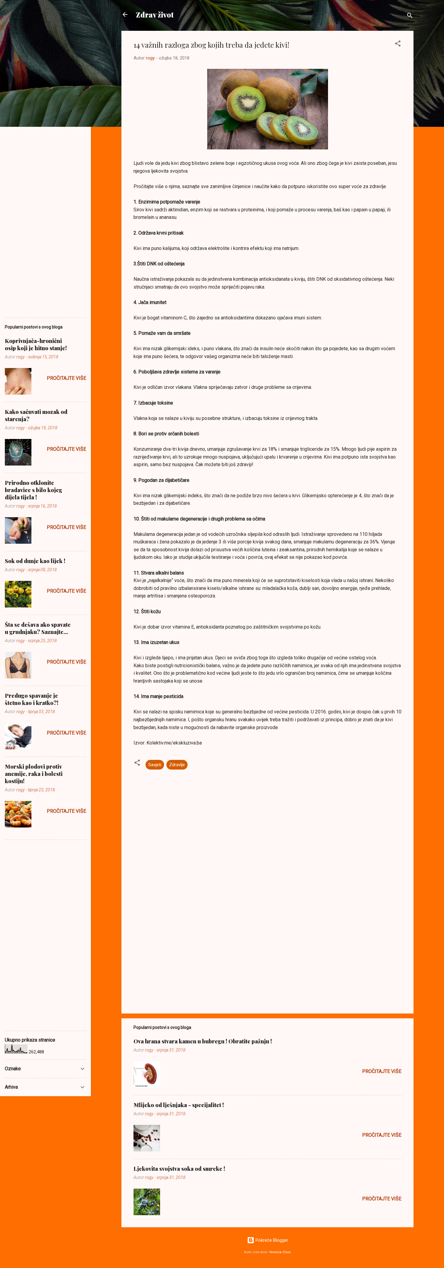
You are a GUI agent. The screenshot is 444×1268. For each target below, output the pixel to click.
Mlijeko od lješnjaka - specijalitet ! (179, 1105)
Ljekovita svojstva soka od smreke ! (179, 1168)
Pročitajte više (381, 1071)
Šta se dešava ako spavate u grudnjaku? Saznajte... (38, 628)
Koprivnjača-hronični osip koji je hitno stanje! (36, 344)
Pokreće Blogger (271, 1240)
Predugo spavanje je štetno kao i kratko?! (31, 699)
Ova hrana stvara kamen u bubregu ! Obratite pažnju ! (203, 1041)
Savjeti (154, 764)
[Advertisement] (267, 957)
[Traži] (409, 16)
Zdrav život (155, 14)
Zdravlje (177, 764)
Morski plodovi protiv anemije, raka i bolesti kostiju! (34, 774)
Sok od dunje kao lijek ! (35, 561)
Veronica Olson (280, 1252)
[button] (397, 44)
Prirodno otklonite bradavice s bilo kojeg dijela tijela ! (33, 490)
